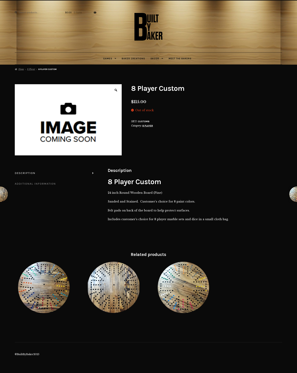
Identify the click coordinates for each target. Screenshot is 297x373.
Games (107, 58)
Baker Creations (133, 58)
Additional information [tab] (35, 183)
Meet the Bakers (180, 58)
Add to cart (44, 287)
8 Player (31, 69)
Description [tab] (25, 173)
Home (21, 69)
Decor (155, 58)
